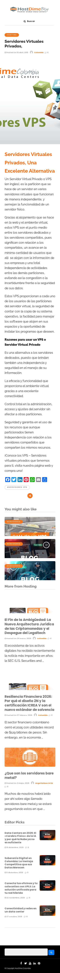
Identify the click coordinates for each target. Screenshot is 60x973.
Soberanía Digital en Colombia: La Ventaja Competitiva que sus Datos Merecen (19, 862)
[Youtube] (30, 963)
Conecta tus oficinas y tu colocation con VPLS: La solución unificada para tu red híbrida (21, 888)
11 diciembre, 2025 (14, 872)
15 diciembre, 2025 (15, 847)
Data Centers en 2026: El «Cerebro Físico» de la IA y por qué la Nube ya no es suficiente (20, 837)
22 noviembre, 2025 (15, 897)
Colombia (39, 52)
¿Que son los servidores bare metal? (29, 775)
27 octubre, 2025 (14, 916)
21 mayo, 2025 (12, 533)
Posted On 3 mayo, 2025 (17, 783)
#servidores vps (17, 487)
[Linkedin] (34, 963)
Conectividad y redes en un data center (20, 910)
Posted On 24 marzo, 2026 (18, 638)
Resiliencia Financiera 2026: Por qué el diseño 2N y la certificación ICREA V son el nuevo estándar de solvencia (29, 703)
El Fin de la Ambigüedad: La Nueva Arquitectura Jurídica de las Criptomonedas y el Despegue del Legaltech (29, 626)
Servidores (13, 522)
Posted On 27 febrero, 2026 (19, 715)
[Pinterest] (39, 963)
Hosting (12, 35)
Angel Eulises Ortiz (44, 783)
